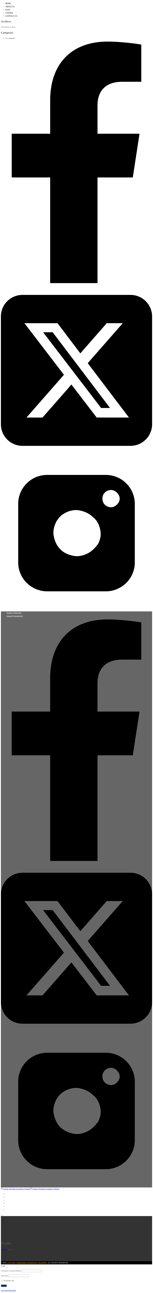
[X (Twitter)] (76, 456)
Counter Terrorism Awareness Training (27, 1263)
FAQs (7, 10)
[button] (8, 1208)
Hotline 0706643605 (14, 613)
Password (4, 1276)
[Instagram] (76, 608)
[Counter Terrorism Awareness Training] (30, 1189)
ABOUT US (10, 6)
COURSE (9, 13)
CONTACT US (11, 16)
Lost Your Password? (8, 1290)
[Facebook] (76, 282)
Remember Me (8, 1281)
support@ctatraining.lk (15, 616)
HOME (8, 3)
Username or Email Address (11, 1271)
